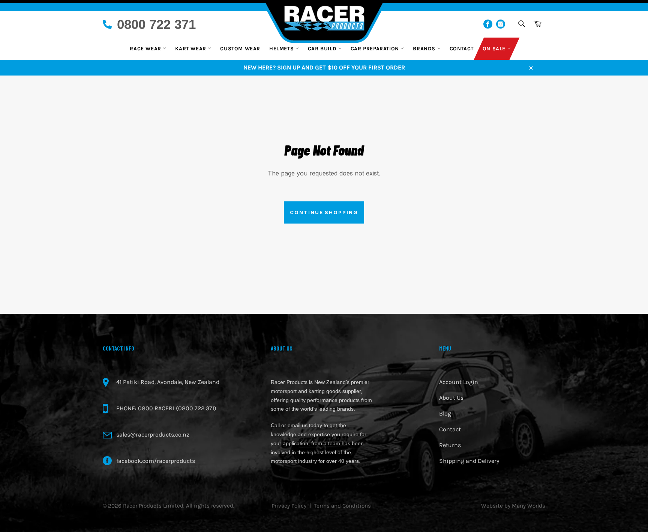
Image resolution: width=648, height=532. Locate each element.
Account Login (458, 381)
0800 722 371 (156, 24)
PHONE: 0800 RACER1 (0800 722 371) (166, 408)
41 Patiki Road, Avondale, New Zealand (167, 381)
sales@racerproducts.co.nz (152, 434)
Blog (445, 413)
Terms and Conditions (342, 505)
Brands (425, 48)
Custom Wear (240, 48)
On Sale (495, 48)
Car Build (323, 48)
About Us (451, 397)
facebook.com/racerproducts (155, 460)
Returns (450, 445)
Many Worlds (528, 505)
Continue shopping (324, 212)
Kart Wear (191, 48)
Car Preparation (376, 48)
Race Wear (146, 48)
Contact (462, 48)
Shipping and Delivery (469, 460)
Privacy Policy (289, 505)
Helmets (282, 48)
